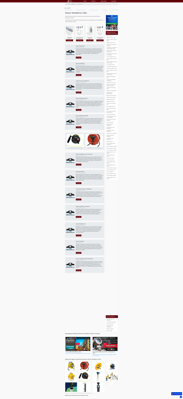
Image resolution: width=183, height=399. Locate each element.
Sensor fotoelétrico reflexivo (112, 150)
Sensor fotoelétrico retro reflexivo (111, 152)
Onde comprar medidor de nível (111, 104)
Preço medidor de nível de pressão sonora (111, 112)
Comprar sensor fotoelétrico (112, 133)
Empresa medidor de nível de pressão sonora (112, 74)
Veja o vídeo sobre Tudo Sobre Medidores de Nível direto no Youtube (77, 353)
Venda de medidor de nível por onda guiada (111, 117)
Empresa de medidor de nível (112, 68)
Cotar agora (69, 40)
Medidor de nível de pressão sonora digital (112, 54)
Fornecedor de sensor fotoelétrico (110, 128)
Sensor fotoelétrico (110, 171)
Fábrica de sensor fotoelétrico (110, 125)
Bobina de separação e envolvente (111, 319)
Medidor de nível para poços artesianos (112, 45)
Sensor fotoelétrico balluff (111, 175)
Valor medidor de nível (111, 114)
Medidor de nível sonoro (111, 42)
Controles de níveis (110, 323)
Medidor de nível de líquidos (112, 90)
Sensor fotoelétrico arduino (112, 167)
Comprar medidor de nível (111, 56)
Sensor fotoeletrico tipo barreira (111, 162)
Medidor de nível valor (111, 101)
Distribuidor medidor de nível (112, 66)
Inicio (85, 1)
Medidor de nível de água (111, 37)
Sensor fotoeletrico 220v (111, 169)
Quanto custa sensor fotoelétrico (110, 136)
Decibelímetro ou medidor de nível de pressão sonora (112, 48)
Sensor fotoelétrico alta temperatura (111, 144)
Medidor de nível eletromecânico (110, 93)
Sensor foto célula (110, 122)
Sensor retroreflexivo (110, 159)
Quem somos (103, 1)
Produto (93, 1)
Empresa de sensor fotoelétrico (110, 139)
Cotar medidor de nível (111, 64)
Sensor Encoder (109, 330)
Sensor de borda (110, 141)
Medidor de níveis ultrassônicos (110, 326)
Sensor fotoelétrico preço (111, 173)
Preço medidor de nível (111, 106)
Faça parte (113, 1)
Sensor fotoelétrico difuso (111, 148)
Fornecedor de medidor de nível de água (111, 80)
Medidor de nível (110, 35)
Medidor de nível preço (111, 99)
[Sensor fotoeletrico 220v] (69, 29)
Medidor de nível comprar (111, 82)
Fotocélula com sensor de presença (111, 120)
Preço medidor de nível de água (111, 109)
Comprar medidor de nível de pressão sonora (112, 62)
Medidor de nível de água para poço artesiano (111, 85)
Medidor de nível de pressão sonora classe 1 (112, 51)
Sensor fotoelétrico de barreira (111, 155)
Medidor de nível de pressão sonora (112, 40)
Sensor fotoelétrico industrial (112, 146)
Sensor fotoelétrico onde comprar (111, 178)
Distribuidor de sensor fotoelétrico (111, 131)
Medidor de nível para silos (111, 97)
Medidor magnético (110, 328)
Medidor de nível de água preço (111, 88)
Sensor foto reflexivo (110, 158)
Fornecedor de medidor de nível (111, 77)
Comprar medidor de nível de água (112, 59)
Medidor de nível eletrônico (111, 95)
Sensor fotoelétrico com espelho (111, 165)
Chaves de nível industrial (111, 322)
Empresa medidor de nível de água (112, 71)
